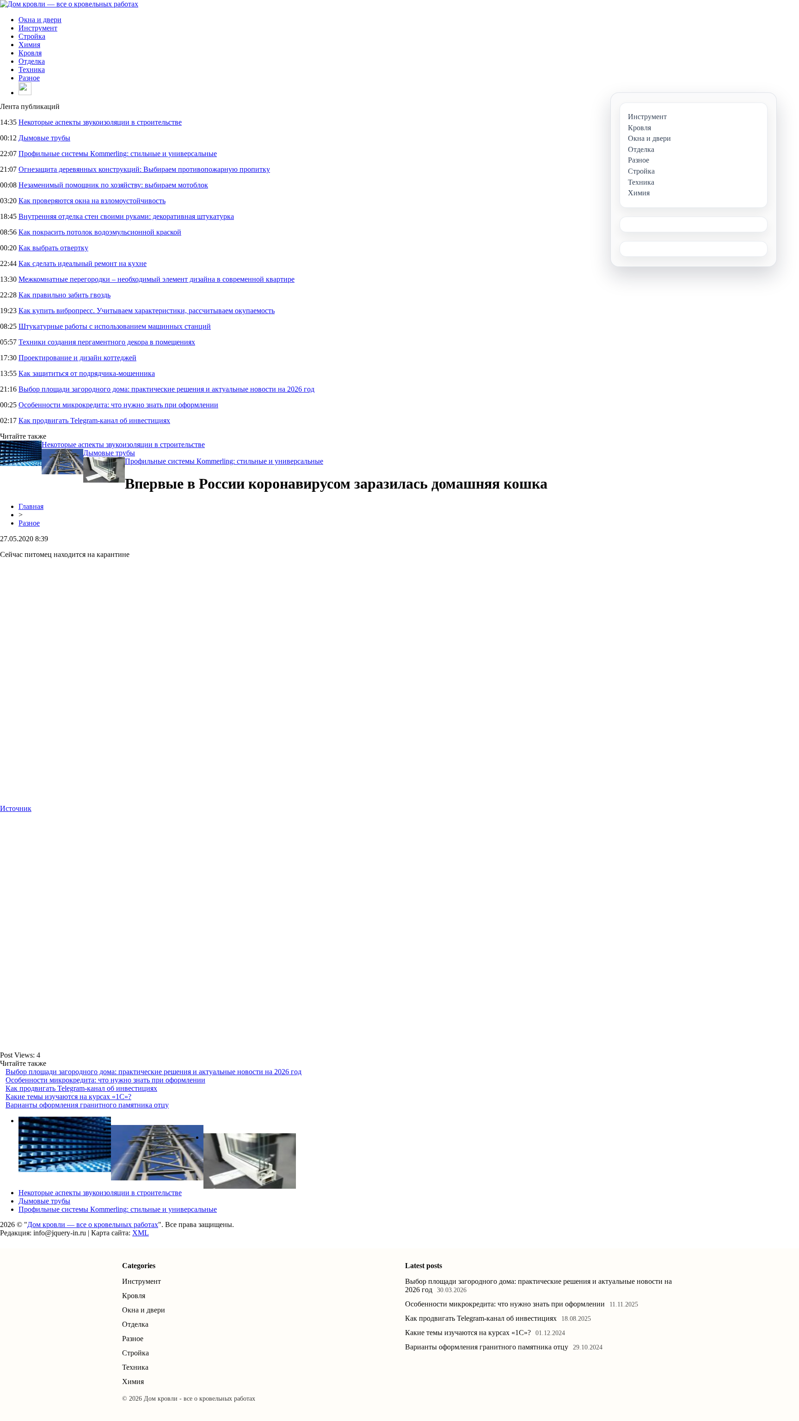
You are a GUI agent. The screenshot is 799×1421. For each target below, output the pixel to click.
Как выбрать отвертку (53, 248)
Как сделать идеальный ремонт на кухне (82, 263)
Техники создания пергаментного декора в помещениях (106, 342)
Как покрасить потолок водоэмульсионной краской (99, 232)
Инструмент (37, 28)
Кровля (30, 53)
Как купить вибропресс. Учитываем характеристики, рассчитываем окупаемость (146, 310)
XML (140, 1233)
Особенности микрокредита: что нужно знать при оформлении (118, 405)
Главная (30, 506)
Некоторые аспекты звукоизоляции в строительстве (100, 122)
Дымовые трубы (44, 138)
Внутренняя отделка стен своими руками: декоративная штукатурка (126, 216)
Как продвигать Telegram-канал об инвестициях (94, 420)
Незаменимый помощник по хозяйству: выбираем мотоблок (113, 185)
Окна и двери (39, 20)
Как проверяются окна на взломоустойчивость (92, 201)
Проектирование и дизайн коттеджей (77, 358)
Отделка (31, 61)
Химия (29, 44)
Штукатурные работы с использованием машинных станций (114, 326)
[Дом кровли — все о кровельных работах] (69, 4)
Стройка (31, 36)
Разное (29, 78)
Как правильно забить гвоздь (64, 295)
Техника (31, 69)
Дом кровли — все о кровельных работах (92, 1224)
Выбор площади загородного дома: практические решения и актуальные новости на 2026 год (166, 389)
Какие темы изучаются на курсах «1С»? (68, 1097)
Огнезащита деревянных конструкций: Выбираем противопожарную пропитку (144, 169)
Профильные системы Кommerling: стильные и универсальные (117, 153)
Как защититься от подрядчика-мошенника (86, 373)
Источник (15, 808)
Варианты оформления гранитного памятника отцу (87, 1105)
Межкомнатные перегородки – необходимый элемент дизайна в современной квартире (156, 279)
